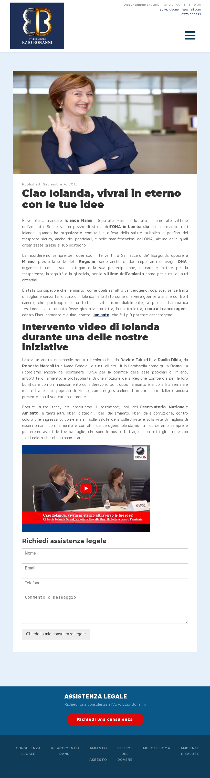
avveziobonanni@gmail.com (180, 9)
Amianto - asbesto (98, 754)
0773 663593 (191, 14)
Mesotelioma (156, 748)
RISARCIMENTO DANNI (65, 751)
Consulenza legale (28, 751)
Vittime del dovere (125, 754)
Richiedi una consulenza (105, 719)
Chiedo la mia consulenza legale (56, 634)
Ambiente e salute (190, 751)
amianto (101, 314)
